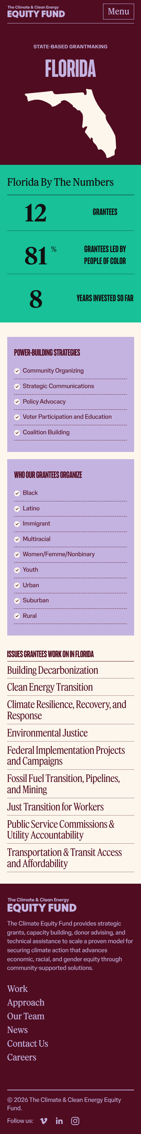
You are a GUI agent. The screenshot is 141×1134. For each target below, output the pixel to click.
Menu (118, 11)
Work (17, 989)
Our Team (25, 1016)
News (17, 1030)
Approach (26, 1002)
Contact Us (27, 1043)
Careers (22, 1057)
